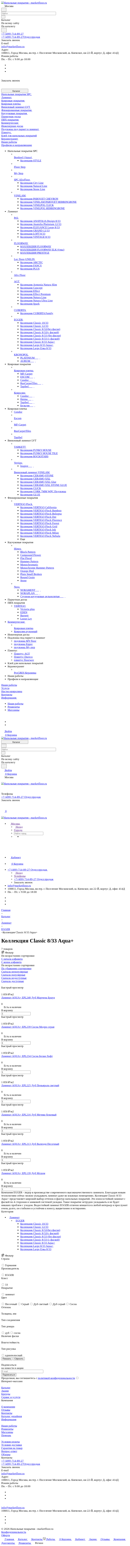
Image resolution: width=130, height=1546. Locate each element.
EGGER (20, 1220)
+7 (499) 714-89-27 (12, 33)
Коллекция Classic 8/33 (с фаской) (40, 1239)
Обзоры (5, 1454)
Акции (5, 1390)
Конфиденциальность (13, 1532)
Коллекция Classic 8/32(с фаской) (39, 1233)
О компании (8, 1406)
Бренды (5, 1394)
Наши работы (15, 703)
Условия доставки (11, 1444)
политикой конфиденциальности (56, 1378)
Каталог (5, 1387)
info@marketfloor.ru (13, 46)
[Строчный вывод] (4, 984)
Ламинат (14, 1217)
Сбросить (18, 1359)
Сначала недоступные (14, 978)
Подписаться (9, 1375)
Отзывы (5, 1409)
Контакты (6, 1413)
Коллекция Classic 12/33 (34, 1226)
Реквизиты (14, 706)
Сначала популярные (13, 974)
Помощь (6, 1435)
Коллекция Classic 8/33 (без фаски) (40, 1236)
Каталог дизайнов (11, 1416)
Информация (8, 1419)
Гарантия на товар (12, 1448)
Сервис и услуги (10, 1397)
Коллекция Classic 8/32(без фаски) (40, 1230)
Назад (19, 826)
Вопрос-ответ (9, 1451)
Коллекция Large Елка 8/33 (35, 1249)
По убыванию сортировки (16, 968)
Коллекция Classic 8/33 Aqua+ (37, 1242)
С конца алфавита (11, 962)
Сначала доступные (12, 981)
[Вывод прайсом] (6, 984)
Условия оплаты (10, 1441)
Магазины (13, 710)
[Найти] (4, 30)
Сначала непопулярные (14, 971)
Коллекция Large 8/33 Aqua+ (36, 1246)
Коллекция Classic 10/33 (34, 1223)
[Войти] (2, 807)
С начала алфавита (12, 958)
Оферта (5, 1535)
